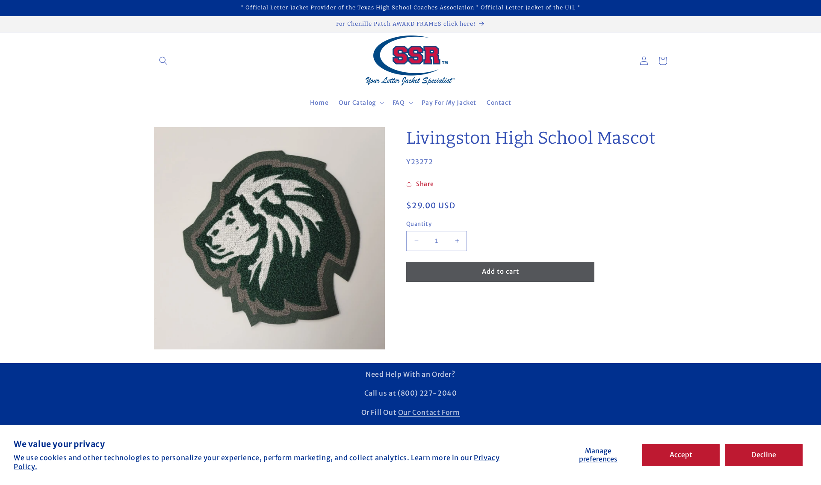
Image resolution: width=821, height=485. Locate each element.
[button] (163, 60)
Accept (681, 454)
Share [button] (425, 184)
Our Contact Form (429, 412)
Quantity (418, 224)
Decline (763, 454)
